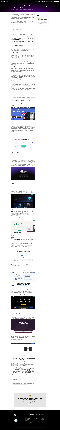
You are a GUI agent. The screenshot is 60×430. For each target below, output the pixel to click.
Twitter (42, 417)
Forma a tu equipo (27, 418)
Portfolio (37, 417)
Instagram (42, 416)
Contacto (26, 417)
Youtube (42, 418)
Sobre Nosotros (27, 416)
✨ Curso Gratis (39, 18)
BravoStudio (13, 336)
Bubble (12, 264)
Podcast (37, 418)
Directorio (37, 420)
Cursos (42, 1)
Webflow (18, 239)
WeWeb (12, 237)
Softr (12, 312)
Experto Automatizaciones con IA (32, 422)
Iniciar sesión (56, 1)
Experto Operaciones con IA (32, 419)
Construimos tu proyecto (27, 420)
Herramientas (51, 1)
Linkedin (42, 419)
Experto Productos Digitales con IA (32, 416)
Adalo (12, 211)
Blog (36, 419)
